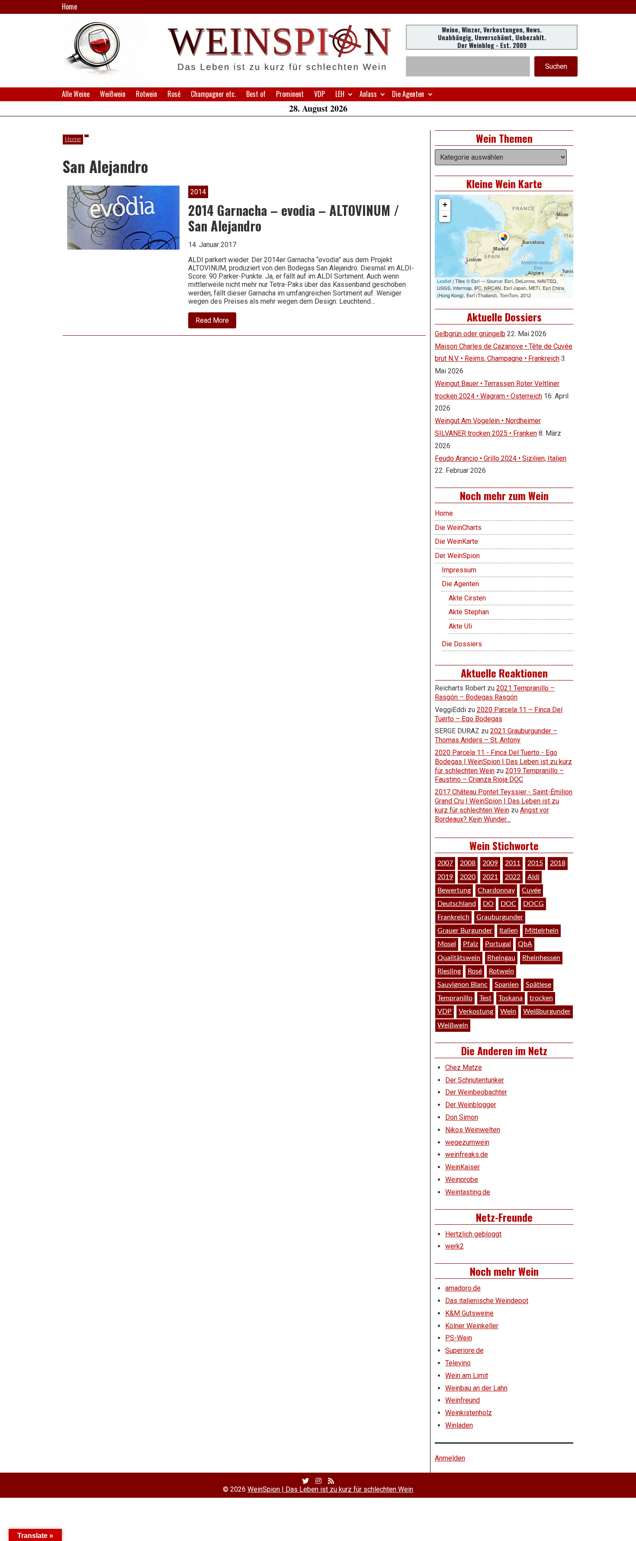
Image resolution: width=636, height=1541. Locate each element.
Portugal (498, 944)
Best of (256, 94)
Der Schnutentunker (474, 1080)
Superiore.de (464, 1350)
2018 (557, 863)
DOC (508, 903)
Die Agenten (408, 94)
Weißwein (112, 94)
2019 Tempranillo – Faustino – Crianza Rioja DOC (499, 775)
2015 (535, 863)
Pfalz (470, 944)
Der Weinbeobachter (476, 1092)
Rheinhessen (541, 957)
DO (488, 903)
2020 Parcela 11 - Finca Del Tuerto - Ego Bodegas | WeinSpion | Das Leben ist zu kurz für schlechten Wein (503, 761)
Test (485, 998)
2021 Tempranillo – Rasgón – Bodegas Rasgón (495, 692)
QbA (525, 944)
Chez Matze (463, 1067)
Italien (508, 930)
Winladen (459, 1425)
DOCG (533, 903)
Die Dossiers (462, 644)
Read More (216, 322)
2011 (512, 863)
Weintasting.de (467, 1192)
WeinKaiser (462, 1167)
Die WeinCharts (458, 527)
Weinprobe (461, 1179)
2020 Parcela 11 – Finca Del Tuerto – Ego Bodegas (498, 714)
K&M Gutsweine (469, 1313)
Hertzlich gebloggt (473, 1234)
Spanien (507, 984)
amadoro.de (463, 1288)
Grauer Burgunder (464, 930)
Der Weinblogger (470, 1105)
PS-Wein (458, 1338)
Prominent (290, 94)
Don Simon (461, 1117)
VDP (319, 94)
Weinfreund (462, 1400)
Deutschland (456, 903)
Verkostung (476, 1011)
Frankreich (453, 917)
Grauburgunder (499, 917)
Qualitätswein (458, 957)
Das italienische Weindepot (486, 1301)
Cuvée (531, 890)
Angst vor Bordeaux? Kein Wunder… (492, 814)
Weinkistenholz (468, 1413)
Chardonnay (496, 890)
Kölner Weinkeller (471, 1326)
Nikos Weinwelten (472, 1130)
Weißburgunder (547, 1011)
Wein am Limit (466, 1375)
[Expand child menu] (350, 94)
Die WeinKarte (456, 541)
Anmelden (450, 1458)
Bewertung (454, 890)
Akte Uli (460, 626)
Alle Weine (76, 94)
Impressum (459, 570)
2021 (490, 876)
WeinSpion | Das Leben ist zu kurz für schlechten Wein (330, 1489)
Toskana (510, 998)
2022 (512, 876)
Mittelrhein (542, 930)
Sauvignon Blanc (462, 984)
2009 (490, 863)
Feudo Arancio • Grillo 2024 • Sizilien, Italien (500, 458)
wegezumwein (467, 1142)
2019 (445, 876)
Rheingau (501, 957)
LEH (339, 94)
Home (69, 6)
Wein (508, 1011)
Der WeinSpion (457, 556)
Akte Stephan (469, 612)
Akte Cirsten (467, 598)
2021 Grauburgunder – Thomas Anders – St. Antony (496, 735)
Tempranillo (454, 998)
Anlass (368, 94)
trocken (541, 998)
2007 (445, 863)
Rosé (173, 94)
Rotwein (146, 94)
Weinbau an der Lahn (476, 1388)
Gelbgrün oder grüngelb (470, 334)
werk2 (454, 1246)
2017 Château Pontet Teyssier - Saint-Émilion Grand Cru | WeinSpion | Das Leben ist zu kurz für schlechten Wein (503, 801)
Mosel (446, 944)
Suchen (556, 66)
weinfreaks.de (466, 1154)
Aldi (533, 876)
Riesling (449, 971)
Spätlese (538, 984)
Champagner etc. (213, 94)
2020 (467, 876)
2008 (467, 863)
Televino (458, 1363)
